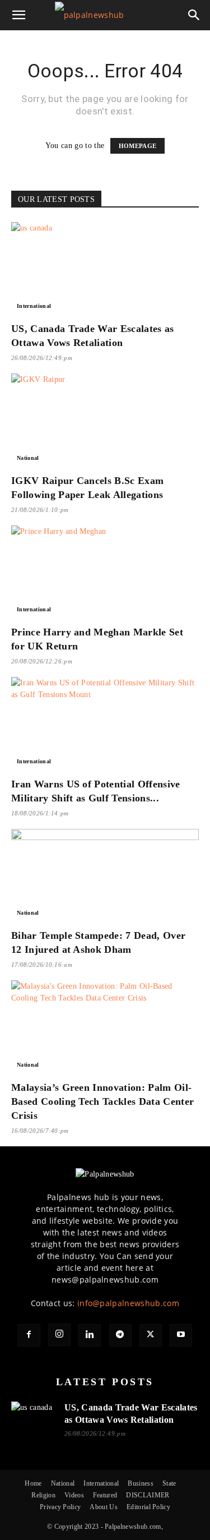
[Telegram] (120, 1335)
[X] (150, 1335)
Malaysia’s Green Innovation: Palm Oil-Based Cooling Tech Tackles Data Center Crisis (102, 1101)
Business (140, 1483)
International (34, 306)
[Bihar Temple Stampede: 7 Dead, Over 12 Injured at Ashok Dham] (105, 875)
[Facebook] (29, 1335)
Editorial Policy (148, 1507)
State (169, 1483)
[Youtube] (181, 1335)
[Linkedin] (89, 1335)
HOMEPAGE (138, 145)
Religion (43, 1495)
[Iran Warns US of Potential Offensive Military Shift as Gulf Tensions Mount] (105, 723)
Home (33, 1483)
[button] (19, 15)
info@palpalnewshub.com (128, 1303)
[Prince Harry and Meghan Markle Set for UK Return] (105, 571)
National (28, 458)
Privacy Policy (60, 1507)
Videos (74, 1495)
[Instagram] (59, 1335)
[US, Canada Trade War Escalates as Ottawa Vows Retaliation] (105, 268)
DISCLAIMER (147, 1495)
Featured (105, 1495)
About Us (104, 1507)
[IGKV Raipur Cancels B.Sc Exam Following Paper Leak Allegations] (105, 420)
